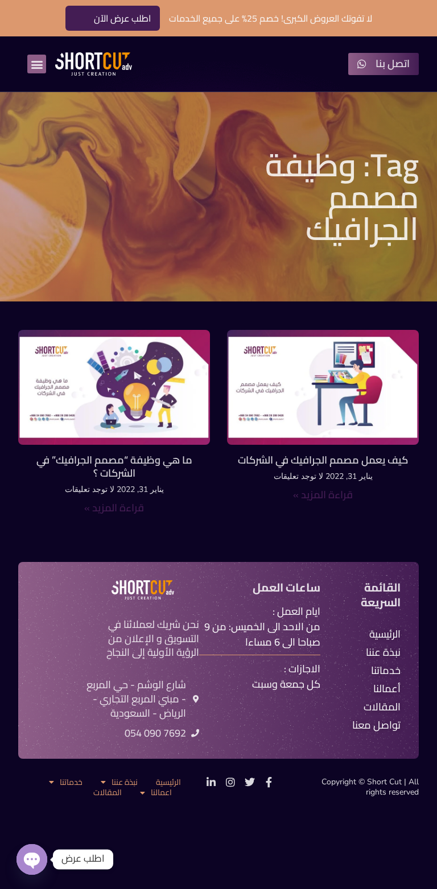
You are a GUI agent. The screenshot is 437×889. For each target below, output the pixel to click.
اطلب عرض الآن (122, 18)
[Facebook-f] (269, 782)
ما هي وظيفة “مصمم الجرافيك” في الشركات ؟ (114, 466)
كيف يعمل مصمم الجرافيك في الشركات (323, 459)
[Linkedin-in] (211, 782)
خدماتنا (71, 782)
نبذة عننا (125, 782)
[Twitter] (250, 782)
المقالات (107, 792)
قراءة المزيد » (323, 494)
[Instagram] (230, 782)
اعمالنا (161, 792)
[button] (36, 64)
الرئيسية (168, 782)
